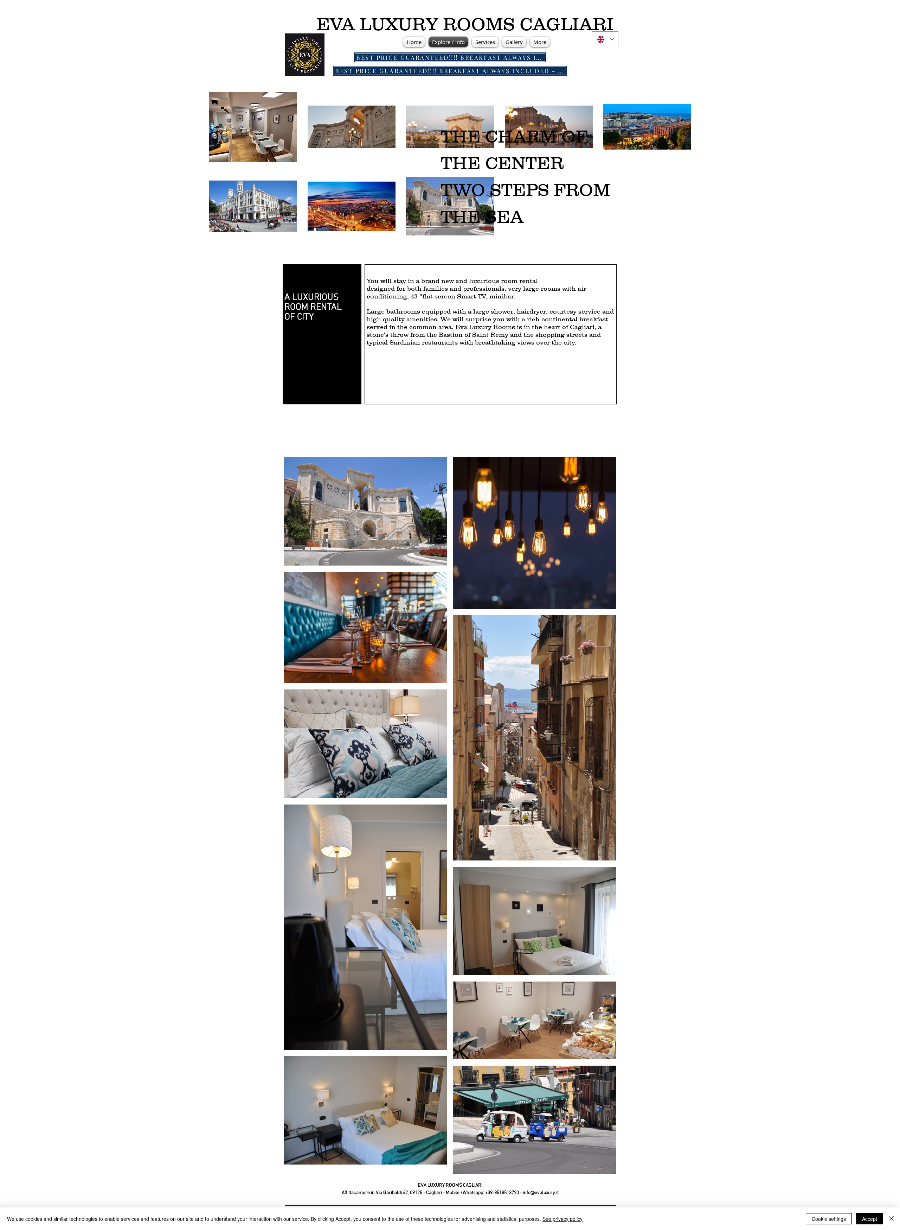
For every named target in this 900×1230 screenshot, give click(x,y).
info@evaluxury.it (541, 1193)
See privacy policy (562, 1218)
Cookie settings (829, 1218)
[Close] (891, 1218)
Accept (869, 1218)
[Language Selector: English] (605, 39)
